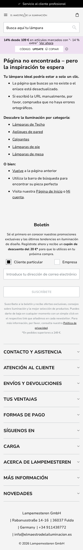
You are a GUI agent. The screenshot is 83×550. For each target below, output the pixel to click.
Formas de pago (24, 415)
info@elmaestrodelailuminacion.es (43, 534)
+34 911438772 (52, 527)
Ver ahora (46, 43)
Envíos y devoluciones (33, 383)
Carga (12, 446)
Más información (26, 478)
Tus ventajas (20, 399)
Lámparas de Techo (28, 124)
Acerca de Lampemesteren (37, 462)
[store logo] (31, 15)
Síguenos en (19, 430)
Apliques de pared (27, 131)
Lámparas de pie (26, 146)
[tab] (41, 352)
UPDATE (39, 49)
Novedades (18, 493)
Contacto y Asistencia (33, 352)
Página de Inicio (49, 191)
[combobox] (41, 27)
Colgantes (20, 139)
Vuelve (17, 170)
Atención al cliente (29, 368)
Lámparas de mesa (28, 154)
